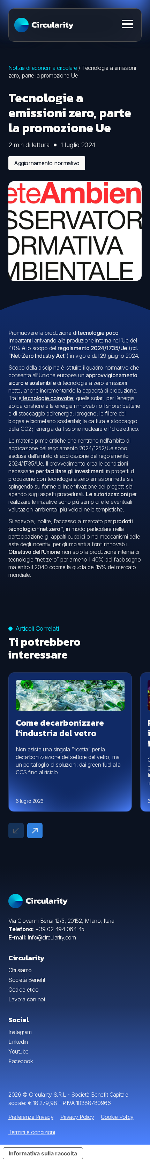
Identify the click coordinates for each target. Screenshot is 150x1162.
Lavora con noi (26, 999)
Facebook (20, 1061)
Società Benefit (26, 979)
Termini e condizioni (31, 1132)
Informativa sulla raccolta (43, 1153)
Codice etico (23, 989)
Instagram (20, 1031)
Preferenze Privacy (30, 1116)
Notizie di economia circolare (42, 67)
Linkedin (18, 1041)
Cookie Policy (117, 1116)
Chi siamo (20, 970)
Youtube (18, 1051)
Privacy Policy (77, 1116)
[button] (35, 830)
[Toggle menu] (127, 24)
